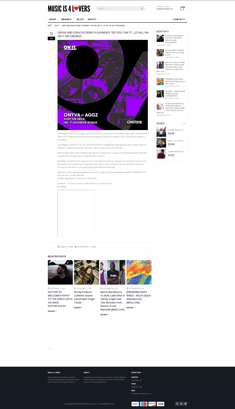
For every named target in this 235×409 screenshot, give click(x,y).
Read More (51, 311)
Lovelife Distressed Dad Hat (179, 151)
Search (142, 8)
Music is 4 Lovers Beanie (178, 140)
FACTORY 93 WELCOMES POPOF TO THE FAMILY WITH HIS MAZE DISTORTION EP (174, 39)
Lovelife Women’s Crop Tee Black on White (185, 130)
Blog (57, 25)
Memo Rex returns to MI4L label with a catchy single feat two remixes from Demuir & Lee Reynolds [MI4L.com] (171, 67)
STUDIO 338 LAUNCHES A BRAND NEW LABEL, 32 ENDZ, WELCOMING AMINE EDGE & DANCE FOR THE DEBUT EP (171, 108)
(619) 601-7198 (136, 387)
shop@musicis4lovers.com (165, 9)
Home (50, 25)
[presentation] (182, 123)
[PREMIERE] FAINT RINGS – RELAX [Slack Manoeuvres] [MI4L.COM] (175, 81)
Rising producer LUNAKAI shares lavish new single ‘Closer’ (174, 52)
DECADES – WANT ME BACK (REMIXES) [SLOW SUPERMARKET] (175, 93)
